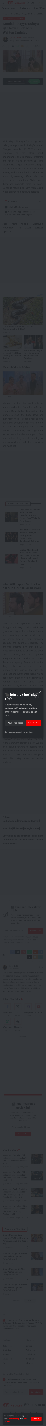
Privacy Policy (13, 1419)
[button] (36, 1419)
